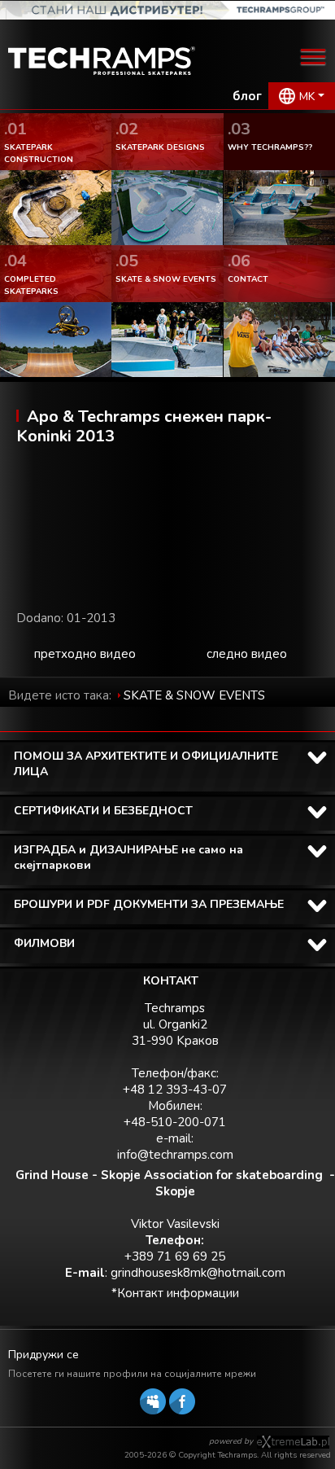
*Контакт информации (175, 1293)
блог (247, 96)
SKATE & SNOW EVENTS (194, 695)
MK (307, 96)
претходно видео (85, 654)
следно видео (247, 654)
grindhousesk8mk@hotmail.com (198, 1273)
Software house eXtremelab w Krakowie (293, 1442)
